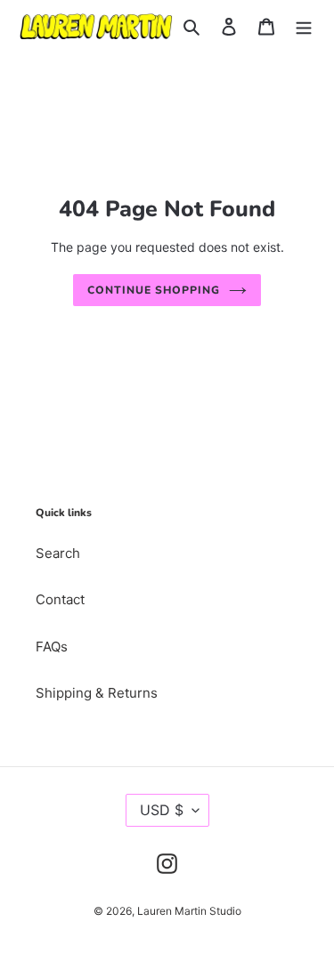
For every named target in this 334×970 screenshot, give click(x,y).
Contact (60, 599)
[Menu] (303, 26)
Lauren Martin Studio (189, 910)
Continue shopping (153, 290)
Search (58, 553)
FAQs (52, 646)
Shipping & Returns (97, 692)
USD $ (161, 810)
